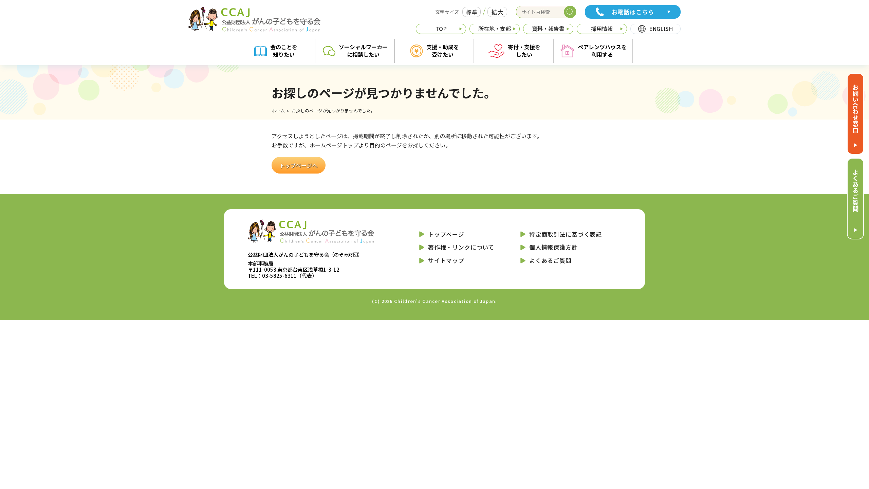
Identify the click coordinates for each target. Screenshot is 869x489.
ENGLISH (661, 28)
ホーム (278, 110)
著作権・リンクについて (461, 247)
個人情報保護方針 (553, 247)
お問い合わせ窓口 (855, 108)
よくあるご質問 (855, 190)
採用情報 (602, 28)
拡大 (497, 11)
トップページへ (298, 165)
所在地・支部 (494, 28)
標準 (471, 12)
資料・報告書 (548, 28)
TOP (441, 28)
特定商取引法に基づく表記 (565, 234)
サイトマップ (446, 260)
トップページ (446, 234)
